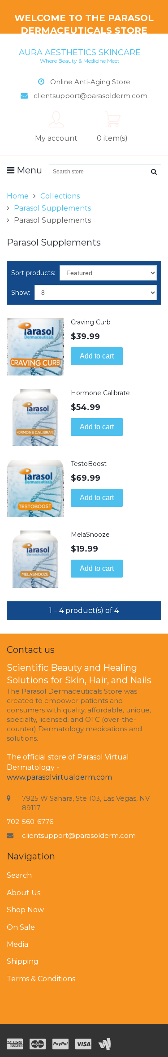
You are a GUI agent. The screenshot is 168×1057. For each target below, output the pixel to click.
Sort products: (33, 273)
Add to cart (97, 356)
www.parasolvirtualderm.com (59, 777)
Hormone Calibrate (100, 393)
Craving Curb (91, 322)
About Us (23, 893)
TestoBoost (89, 464)
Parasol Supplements (52, 208)
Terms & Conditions (41, 979)
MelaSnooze (90, 535)
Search (19, 875)
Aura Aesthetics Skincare (80, 55)
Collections (60, 196)
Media (17, 944)
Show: (20, 293)
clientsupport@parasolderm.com (79, 835)
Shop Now (25, 910)
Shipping (23, 961)
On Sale (21, 927)
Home (18, 196)
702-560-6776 (30, 821)
